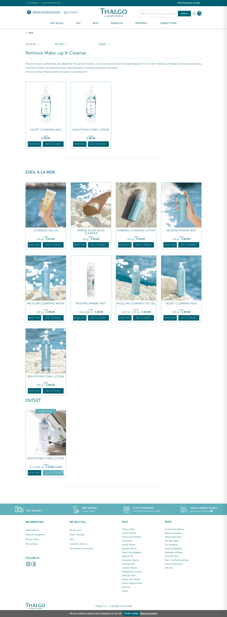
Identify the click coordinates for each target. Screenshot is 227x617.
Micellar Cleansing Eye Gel (136, 303)
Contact (73, 12)
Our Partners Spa (50, 3)
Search (184, 14)
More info (34, 144)
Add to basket (53, 144)
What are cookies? (148, 613)
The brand (32, 3)
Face (31, 32)
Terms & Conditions (35, 534)
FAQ (71, 539)
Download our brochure (81, 548)
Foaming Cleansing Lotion (136, 230)
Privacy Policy (32, 539)
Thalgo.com (101, 606)
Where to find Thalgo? (46, 12)
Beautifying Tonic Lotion (91, 129)
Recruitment (31, 544)
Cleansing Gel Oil (45, 230)
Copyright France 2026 (120, 606)
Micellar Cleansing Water (45, 303)
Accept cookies (131, 613)
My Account (75, 530)
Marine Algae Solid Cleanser (91, 232)
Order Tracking (76, 534)
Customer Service (78, 544)
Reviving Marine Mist (181, 230)
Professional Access (189, 3)
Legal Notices (32, 530)
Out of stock (53, 472)
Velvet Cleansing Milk (45, 129)
